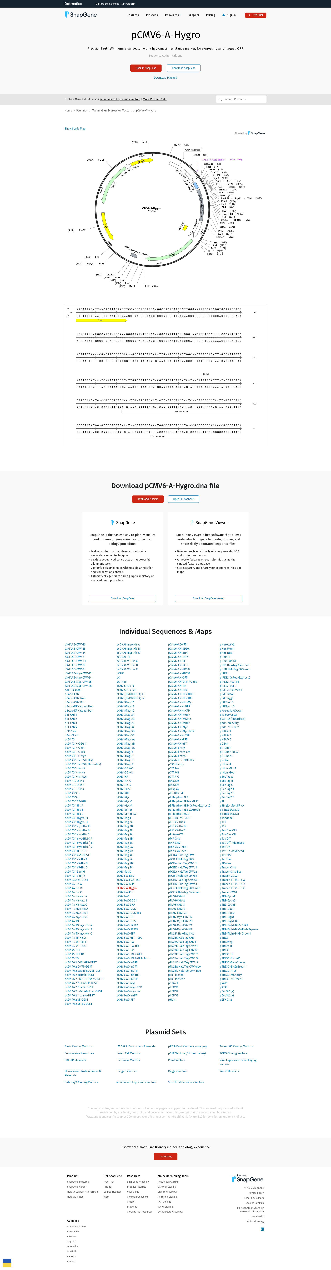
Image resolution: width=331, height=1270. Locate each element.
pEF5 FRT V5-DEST (179, 818)
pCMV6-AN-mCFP (179, 710)
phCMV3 (173, 995)
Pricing (210, 15)
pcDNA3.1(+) (72, 793)
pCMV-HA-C (123, 780)
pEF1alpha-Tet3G (178, 813)
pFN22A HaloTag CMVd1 (182, 941)
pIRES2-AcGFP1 (229, 681)
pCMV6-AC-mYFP (126, 995)
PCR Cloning (164, 1201)
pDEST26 (173, 780)
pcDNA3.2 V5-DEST (76, 880)
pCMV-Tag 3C (124, 842)
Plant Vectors (176, 1060)
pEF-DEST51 (175, 793)
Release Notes (75, 1196)
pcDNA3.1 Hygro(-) (76, 822)
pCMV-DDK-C (124, 768)
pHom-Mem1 (228, 661)
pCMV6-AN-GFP (178, 677)
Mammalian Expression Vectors (136, 1082)
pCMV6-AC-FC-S (126, 921)
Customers (73, 1231)
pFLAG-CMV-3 (176, 904)
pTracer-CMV (228, 867)
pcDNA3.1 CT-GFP (75, 801)
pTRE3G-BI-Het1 (230, 958)
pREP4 (224, 760)
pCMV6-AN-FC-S (178, 665)
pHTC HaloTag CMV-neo (234, 665)
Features (133, 15)
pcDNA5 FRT (72, 950)
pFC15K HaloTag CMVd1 (182, 867)
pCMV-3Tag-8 (124, 760)
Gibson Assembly (167, 1191)
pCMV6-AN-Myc (178, 727)
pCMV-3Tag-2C (125, 723)
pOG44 (224, 743)
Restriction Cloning (168, 1181)
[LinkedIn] (262, 1229)
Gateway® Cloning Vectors (81, 1082)
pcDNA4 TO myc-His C (78, 933)
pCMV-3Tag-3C (125, 735)
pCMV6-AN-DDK (178, 657)
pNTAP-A (225, 731)
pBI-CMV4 (71, 727)
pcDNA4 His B (73, 888)
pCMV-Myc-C (124, 801)
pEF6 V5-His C (176, 830)
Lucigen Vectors (126, 1071)
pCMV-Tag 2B (124, 826)
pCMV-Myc (123, 797)
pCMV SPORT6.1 (126, 690)
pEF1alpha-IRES (178, 797)
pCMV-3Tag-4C (125, 747)
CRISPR (131, 1201)
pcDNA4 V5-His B (75, 941)
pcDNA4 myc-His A (76, 908)
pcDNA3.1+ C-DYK (75, 743)
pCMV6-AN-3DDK (178, 648)
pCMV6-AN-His (177, 690)
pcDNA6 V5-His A (127, 661)
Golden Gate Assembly (170, 1211)
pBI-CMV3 (71, 723)
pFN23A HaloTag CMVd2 (183, 950)
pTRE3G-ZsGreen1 (231, 979)
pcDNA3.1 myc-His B (77, 830)
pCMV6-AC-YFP (177, 644)
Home (68, 110)
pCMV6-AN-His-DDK (180, 694)
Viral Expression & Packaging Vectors (238, 1062)
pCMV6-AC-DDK (126, 908)
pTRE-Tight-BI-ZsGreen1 (235, 933)
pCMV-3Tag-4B (125, 743)
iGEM (106, 1196)
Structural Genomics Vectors (186, 1082)
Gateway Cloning (167, 1186)
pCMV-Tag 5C (124, 867)
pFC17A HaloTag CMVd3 (182, 880)
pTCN (223, 822)
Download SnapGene (183, 68)
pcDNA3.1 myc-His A (77, 826)
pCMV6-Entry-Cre (179, 752)
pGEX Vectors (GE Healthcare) (187, 1053)
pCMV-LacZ (123, 789)
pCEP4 (120, 673)
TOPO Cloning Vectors (233, 1053)
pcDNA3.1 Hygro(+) (76, 818)
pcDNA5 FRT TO (74, 954)
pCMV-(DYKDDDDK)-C (130, 694)
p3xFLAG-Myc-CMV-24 (78, 677)
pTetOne (225, 859)
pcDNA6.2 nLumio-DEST (80, 995)
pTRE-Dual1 (227, 908)
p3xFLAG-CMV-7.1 (75, 661)
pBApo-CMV (72, 694)
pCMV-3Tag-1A (125, 702)
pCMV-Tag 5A (124, 859)
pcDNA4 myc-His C (76, 917)
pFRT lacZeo (175, 974)
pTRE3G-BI (226, 954)
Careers (71, 1256)
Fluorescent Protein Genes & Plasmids (83, 1073)
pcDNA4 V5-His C (75, 946)
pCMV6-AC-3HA (125, 904)
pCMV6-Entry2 (177, 756)
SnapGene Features (78, 1181)
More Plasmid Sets (155, 99)
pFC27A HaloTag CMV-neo (184, 888)
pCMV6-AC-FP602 (127, 925)
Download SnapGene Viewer (208, 598)
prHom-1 (225, 764)
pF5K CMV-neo (177, 851)
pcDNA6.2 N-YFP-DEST (79, 987)
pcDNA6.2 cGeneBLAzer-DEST (83, 970)
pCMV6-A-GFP (125, 884)
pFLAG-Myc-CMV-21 (180, 925)
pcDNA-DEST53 (74, 789)
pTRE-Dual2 (227, 913)
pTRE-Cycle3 (227, 904)
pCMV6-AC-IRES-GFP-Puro (132, 958)
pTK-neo (225, 863)
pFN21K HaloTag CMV (181, 937)
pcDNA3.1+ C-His (75, 752)
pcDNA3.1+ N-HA (75, 768)
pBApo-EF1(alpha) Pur (79, 710)
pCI (118, 677)
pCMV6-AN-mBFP (179, 706)
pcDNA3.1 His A (74, 805)
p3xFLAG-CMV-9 (74, 669)
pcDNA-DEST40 (74, 780)
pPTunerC (226, 756)
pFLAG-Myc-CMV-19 (180, 917)
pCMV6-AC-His (125, 950)
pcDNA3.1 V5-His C (76, 867)
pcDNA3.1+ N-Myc (76, 776)
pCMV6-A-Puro (125, 892)
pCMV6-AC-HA (125, 941)
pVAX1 (223, 983)
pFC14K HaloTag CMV (181, 859)
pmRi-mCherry (229, 723)
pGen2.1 (173, 983)
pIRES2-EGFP (228, 685)
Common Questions (137, 1196)
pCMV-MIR (122, 793)
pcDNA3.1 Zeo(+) (75, 871)
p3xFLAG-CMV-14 (75, 652)
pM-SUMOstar (228, 714)
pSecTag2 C (227, 797)
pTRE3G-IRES (228, 970)
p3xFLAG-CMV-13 (75, 648)
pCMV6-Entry (176, 747)
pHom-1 (225, 657)
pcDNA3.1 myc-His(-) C (78, 847)
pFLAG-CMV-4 (176, 908)
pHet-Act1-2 (227, 644)
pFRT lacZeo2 (176, 979)
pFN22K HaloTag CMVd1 (183, 946)
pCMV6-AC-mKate (127, 974)
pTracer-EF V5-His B (232, 884)
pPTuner (225, 747)
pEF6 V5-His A (176, 822)
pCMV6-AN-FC (177, 661)
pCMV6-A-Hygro (126, 888)
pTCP (223, 826)
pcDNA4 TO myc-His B (78, 929)
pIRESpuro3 (227, 706)
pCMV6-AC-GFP (125, 933)
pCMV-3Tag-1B (125, 706)
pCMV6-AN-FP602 (179, 669)
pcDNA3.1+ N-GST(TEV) (79, 760)
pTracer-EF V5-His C (232, 888)
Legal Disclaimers (254, 1198)
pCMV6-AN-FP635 (179, 673)
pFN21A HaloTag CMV (181, 933)
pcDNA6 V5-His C (127, 669)
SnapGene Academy (138, 1181)
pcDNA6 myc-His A (128, 644)
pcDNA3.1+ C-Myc (75, 756)
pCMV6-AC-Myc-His (128, 991)
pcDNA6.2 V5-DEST (76, 999)
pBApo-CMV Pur (75, 702)
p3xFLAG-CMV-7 (74, 657)
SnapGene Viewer (77, 1186)
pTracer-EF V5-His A (232, 880)
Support (193, 15)
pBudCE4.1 (71, 735)
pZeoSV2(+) (227, 991)
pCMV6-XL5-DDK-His (181, 760)
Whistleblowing (255, 1221)
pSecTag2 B (227, 793)
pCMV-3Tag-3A (125, 727)
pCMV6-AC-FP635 (127, 929)
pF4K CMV (174, 842)
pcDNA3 (70, 739)
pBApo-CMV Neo (75, 698)
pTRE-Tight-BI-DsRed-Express (239, 929)
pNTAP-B (225, 735)
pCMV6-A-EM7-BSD (128, 880)
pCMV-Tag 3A (124, 834)
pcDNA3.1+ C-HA (74, 747)
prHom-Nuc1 (228, 768)
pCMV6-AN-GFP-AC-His (182, 681)
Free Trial (257, 15)
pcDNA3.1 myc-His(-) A (78, 838)
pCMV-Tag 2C (124, 830)
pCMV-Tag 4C (124, 855)
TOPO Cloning (165, 1206)
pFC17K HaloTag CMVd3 (182, 884)
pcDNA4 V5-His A (75, 937)
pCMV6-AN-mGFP (179, 714)
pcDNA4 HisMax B (76, 900)
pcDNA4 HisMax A (76, 896)
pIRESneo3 (226, 702)
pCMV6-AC (122, 896)
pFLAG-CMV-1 (176, 896)
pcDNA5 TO (72, 958)
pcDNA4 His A (73, 884)
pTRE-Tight (227, 917)
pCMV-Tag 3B (124, 838)
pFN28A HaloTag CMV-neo (184, 966)
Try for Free (165, 1156)
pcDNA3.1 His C (74, 813)
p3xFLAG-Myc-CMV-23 (78, 673)
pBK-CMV (70, 731)
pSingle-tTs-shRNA (232, 805)
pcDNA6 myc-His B (128, 648)
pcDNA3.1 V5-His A (76, 859)
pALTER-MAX (73, 690)
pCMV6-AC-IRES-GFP (129, 954)
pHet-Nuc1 (226, 652)
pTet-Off (225, 838)
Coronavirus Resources (79, 1053)
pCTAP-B (173, 772)
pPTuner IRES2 (229, 752)
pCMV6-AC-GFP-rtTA (129, 937)
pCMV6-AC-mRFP (127, 979)
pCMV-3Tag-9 (124, 764)
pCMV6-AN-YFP (177, 743)
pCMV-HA (122, 776)
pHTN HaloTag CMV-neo (235, 669)
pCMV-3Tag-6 (124, 752)
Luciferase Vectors (128, 1060)
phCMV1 (173, 987)
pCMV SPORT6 (125, 685)
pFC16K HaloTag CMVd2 (182, 875)
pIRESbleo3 (227, 694)
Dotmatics (72, 1246)
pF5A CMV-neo (177, 847)
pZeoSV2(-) (227, 995)
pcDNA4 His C (73, 892)
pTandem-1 (227, 818)
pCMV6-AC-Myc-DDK (129, 987)
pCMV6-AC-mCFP (126, 966)
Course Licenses (113, 1191)
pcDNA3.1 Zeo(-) (75, 875)
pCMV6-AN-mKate (179, 719)
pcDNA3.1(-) (72, 797)
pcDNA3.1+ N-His (75, 772)
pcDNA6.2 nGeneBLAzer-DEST (83, 991)
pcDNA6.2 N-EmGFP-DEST (81, 983)
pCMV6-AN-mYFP (179, 735)
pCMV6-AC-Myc (125, 983)
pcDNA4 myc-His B (76, 913)
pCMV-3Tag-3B (125, 731)
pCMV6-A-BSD (125, 875)
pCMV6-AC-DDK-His (128, 913)
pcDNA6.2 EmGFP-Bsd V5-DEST (84, 979)
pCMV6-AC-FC (124, 917)
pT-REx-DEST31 (229, 813)
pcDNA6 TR (123, 657)
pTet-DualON (228, 834)
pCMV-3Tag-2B (125, 719)
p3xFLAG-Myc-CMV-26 (78, 685)
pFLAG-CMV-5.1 (177, 913)
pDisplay (173, 789)
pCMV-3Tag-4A (125, 739)
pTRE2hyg (226, 941)
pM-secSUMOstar (231, 710)
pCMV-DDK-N (124, 772)
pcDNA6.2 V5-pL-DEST (78, 1003)
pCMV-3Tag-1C (125, 710)
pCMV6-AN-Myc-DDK (181, 731)
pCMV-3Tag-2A (125, 714)
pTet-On (225, 847)
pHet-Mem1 (227, 648)
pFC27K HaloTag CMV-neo (184, 892)
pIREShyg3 (226, 698)
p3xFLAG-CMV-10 (75, 644)
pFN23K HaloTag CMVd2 (183, 954)
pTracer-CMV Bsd (231, 871)
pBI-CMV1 (71, 714)
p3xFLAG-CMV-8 (74, 665)
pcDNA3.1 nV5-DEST (77, 855)
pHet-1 (172, 999)
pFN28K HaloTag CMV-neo (184, 970)
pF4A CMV (174, 838)
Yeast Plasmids (229, 1071)
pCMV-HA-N (123, 785)
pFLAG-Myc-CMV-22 (180, 929)
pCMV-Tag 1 (123, 818)
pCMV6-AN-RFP (178, 739)
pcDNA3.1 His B (74, 809)
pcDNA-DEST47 (74, 785)
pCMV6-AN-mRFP (179, 723)
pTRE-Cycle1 (227, 896)
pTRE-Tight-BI (229, 921)
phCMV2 (173, 991)
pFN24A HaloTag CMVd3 (183, 958)
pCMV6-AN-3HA (177, 652)
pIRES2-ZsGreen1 (231, 690)
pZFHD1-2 (226, 999)
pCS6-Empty (176, 764)
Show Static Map (75, 128)
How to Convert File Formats (82, 1191)
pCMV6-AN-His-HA (179, 698)
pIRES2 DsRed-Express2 (235, 677)
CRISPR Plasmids (75, 1060)
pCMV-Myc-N (124, 805)
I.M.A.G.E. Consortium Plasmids (135, 1046)
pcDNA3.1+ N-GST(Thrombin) (83, 764)
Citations (72, 1236)
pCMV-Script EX (126, 813)
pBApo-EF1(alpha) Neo (79, 706)
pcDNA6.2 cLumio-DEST (79, 974)
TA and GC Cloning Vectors (236, 1046)
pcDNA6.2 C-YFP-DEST (78, 966)
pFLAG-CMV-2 (176, 900)
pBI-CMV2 (71, 719)
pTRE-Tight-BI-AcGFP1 (234, 925)
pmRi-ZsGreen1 (229, 727)
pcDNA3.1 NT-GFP (75, 851)
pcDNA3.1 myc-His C (77, 834)
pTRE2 (224, 937)
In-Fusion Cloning (167, 1196)
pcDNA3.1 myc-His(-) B (79, 842)
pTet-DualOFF (228, 830)
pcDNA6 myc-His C (128, 652)
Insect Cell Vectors (128, 1053)
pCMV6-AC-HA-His (127, 946)
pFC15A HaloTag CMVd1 (182, 863)
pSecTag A (226, 776)
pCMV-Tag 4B (124, 851)
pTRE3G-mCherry (231, 974)
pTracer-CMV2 (229, 875)
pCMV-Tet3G (124, 871)
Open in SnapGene (146, 68)
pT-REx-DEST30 (229, 809)
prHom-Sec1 (227, 772)
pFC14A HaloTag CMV (181, 855)
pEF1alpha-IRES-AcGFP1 (183, 801)
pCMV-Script (124, 809)
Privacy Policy (256, 1193)
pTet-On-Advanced (232, 851)
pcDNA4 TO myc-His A (78, 925)
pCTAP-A (173, 768)
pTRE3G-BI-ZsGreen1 (233, 966)
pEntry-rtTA (175, 834)
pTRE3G (224, 950)
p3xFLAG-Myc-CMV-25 (78, 681)
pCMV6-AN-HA (177, 685)
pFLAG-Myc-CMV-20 (180, 921)
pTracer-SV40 (228, 892)
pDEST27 (173, 785)
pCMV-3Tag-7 (124, 756)
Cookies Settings (254, 1203)
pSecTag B (226, 780)
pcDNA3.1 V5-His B (76, 863)
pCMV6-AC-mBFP (127, 962)
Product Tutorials (136, 1186)
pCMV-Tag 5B (124, 863)
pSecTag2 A (227, 789)
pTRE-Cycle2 (227, 900)
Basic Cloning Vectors (78, 1046)
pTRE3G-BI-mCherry (232, 962)
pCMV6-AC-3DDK (126, 900)
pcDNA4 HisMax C (76, 904)
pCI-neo (121, 681)
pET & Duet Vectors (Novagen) (187, 1046)
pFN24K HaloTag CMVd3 (183, 962)
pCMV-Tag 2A (124, 822)
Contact (71, 1261)
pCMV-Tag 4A (124, 847)
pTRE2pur (226, 946)
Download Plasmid (165, 77)
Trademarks (257, 1216)
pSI (222, 801)
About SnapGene (76, 1226)
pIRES (223, 673)
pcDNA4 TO (72, 921)
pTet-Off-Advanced (232, 842)
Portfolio (72, 1251)
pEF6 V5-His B (176, 826)
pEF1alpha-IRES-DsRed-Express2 (189, 805)
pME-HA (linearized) (232, 719)
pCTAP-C (173, 776)
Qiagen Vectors (177, 1071)
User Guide (133, 1191)
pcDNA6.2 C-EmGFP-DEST (81, 962)
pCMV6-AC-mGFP (127, 970)
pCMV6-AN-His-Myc (180, 702)
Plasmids (152, 15)
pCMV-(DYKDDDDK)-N (130, 698)
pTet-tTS (225, 855)
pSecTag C (226, 785)
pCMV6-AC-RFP (125, 999)
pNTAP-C (225, 739)
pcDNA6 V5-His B (127, 665)
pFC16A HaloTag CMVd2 (182, 871)
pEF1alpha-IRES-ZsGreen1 (184, 809)
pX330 (223, 987)
